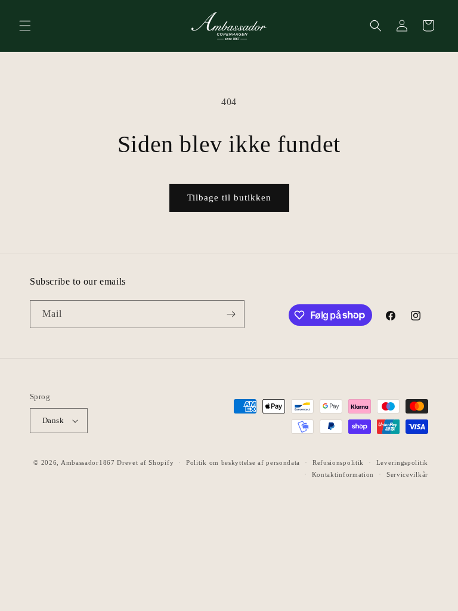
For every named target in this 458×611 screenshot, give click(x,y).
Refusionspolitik (338, 462)
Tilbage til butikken (229, 197)
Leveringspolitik (402, 462)
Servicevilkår (407, 474)
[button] (25, 26)
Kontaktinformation (343, 474)
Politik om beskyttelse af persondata (243, 462)
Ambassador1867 (88, 462)
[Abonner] (231, 314)
